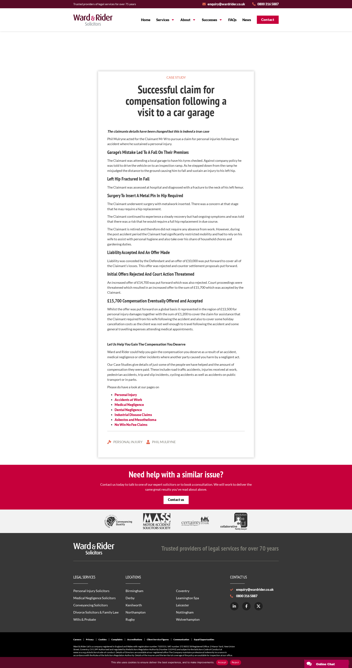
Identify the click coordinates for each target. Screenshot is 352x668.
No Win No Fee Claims (131, 425)
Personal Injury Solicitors (91, 591)
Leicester (182, 605)
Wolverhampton (188, 619)
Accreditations (134, 639)
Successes (209, 20)
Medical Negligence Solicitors (94, 598)
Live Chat (326, 664)
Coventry (182, 591)
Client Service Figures (158, 639)
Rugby (130, 619)
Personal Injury (126, 395)
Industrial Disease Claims (133, 415)
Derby (130, 598)
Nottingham (185, 612)
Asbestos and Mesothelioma (135, 420)
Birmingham (134, 591)
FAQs (232, 20)
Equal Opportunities (204, 639)
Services (162, 20)
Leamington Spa (187, 598)
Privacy (90, 639)
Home (145, 20)
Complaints (116, 639)
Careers (77, 639)
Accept (222, 662)
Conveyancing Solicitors (90, 605)
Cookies (102, 639)
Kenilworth (134, 605)
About (185, 20)
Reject (235, 662)
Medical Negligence (129, 405)
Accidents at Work (128, 400)
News (246, 20)
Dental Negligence (128, 410)
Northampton (136, 612)
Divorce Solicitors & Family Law (96, 612)
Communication (181, 639)
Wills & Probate (84, 619)
